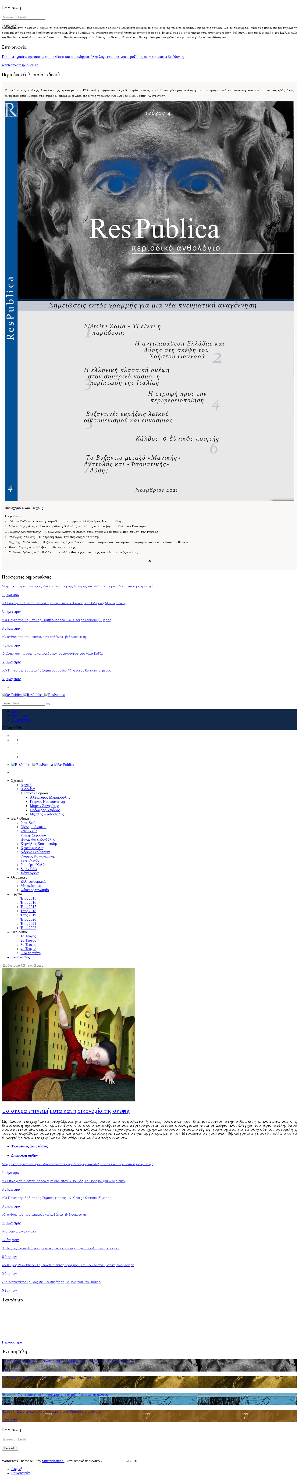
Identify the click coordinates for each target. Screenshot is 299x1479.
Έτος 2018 (28, 911)
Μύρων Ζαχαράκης (44, 806)
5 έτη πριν (9, 1273)
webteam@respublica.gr (20, 65)
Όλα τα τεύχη (31, 953)
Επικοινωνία (20, 720)
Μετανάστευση (32, 886)
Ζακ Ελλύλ (29, 831)
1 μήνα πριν (10, 595)
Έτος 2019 (28, 915)
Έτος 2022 (28, 928)
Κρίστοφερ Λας (32, 848)
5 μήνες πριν (11, 662)
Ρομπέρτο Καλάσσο (35, 865)
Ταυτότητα (19, 716)
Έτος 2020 (28, 919)
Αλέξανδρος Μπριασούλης (50, 797)
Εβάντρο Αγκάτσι (33, 827)
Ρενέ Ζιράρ (29, 823)
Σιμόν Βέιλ (29, 869)
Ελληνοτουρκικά (33, 881)
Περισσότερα (12, 1342)
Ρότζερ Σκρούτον (33, 835)
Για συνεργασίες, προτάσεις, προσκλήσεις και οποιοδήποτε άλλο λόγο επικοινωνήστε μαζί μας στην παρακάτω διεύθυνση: (93, 57)
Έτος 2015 (28, 898)
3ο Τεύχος (28, 945)
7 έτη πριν (9, 1403)
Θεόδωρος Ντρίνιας (45, 810)
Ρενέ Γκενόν (30, 860)
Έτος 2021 (28, 923)
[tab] (154, 1146)
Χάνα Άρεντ (30, 873)
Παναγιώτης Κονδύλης (38, 839)
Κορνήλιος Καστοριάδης (39, 844)
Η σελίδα (28, 789)
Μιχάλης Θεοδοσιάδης (47, 814)
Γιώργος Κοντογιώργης (38, 856)
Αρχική (16, 711)
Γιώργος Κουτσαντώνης (47, 802)
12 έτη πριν (10, 1240)
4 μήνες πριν (11, 645)
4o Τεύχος (28, 949)
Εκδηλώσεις (20, 957)
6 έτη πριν (9, 1257)
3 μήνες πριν (11, 612)
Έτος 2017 (28, 907)
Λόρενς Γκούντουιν (35, 852)
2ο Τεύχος (28, 940)
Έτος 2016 (28, 902)
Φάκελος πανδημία (35, 890)
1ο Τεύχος (28, 936)
